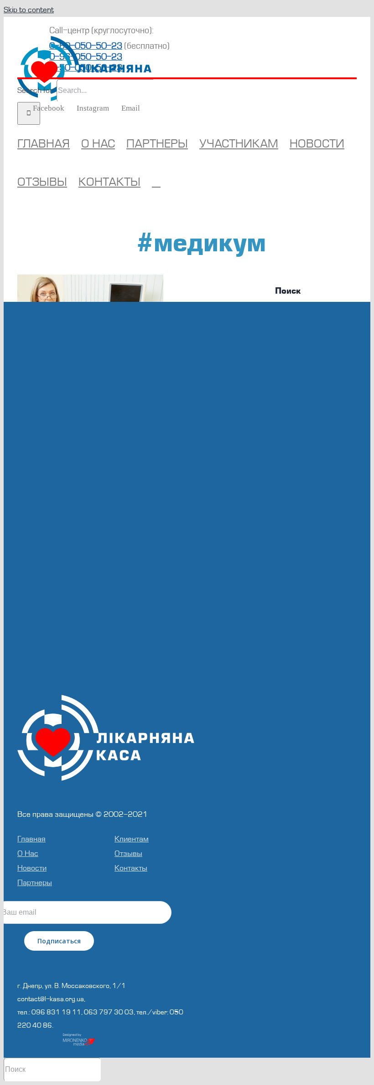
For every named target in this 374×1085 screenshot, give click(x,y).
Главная (31, 839)
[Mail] (118, 959)
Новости (32, 868)
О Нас (27, 853)
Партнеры (34, 882)
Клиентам (131, 839)
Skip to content (29, 9)
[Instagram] (106, 959)
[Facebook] (93, 959)
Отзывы (128, 853)
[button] (156, 182)
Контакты (130, 868)
